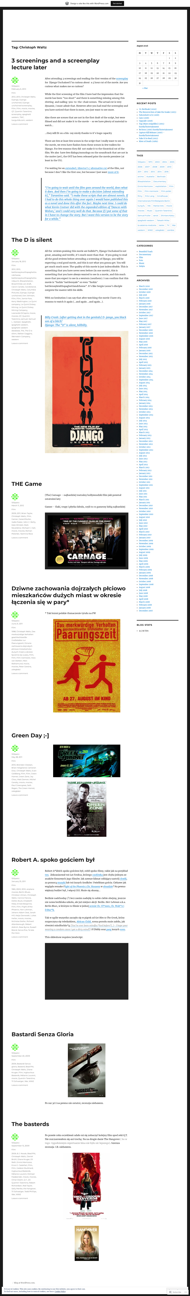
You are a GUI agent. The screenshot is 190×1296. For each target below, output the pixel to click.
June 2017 (143, 318)
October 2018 (144, 292)
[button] (80, 558)
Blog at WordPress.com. (24, 1283)
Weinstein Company (21, 336)
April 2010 (143, 529)
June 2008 (143, 593)
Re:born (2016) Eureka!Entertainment (156, 129)
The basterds (30, 1124)
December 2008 (146, 575)
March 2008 (144, 602)
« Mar (145, 88)
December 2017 (146, 307)
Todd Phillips (30, 1191)
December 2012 (146, 441)
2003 (18, 889)
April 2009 (143, 564)
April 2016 (143, 345)
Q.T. (25, 1180)
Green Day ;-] (30, 735)
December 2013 (145, 406)
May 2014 (143, 391)
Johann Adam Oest (20, 912)
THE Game (27, 483)
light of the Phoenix (75, 886)
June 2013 (143, 423)
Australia (150, 176)
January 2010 (144, 537)
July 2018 (143, 295)
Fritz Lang (149, 196)
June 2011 (143, 494)
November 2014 (146, 374)
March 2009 (144, 567)
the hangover (29, 1188)
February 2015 (145, 365)
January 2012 (144, 473)
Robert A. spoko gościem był (53, 859)
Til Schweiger (18, 1081)
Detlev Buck (17, 901)
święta (142, 266)
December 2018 (146, 289)
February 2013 (145, 435)
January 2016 (144, 350)
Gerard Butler (25, 519)
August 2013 (144, 418)
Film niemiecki (23, 658)
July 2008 (143, 590)
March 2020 (144, 286)
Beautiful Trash (146, 251)
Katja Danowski (23, 915)
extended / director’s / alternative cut (86, 168)
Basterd (21, 1066)
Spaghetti (26, 322)
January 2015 (144, 368)
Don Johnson (28, 295)
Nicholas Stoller (19, 921)
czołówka (97, 874)
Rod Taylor (27, 1185)
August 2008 (144, 587)
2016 (166, 172)
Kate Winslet (17, 525)
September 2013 (146, 415)
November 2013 (146, 409)
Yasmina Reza (26, 534)
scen (122, 929)
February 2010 (145, 535)
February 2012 (145, 470)
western (29, 120)
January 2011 (144, 502)
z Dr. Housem (92, 886)
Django (15, 100)
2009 (14, 513)
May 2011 (143, 497)
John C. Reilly (29, 522)
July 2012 (143, 456)
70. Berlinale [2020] (147, 109)
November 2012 (146, 444)
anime (141, 176)
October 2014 (144, 377)
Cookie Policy (60, 1291)
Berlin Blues (24, 892)
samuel (24, 319)
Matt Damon (23, 779)
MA (149, 206)
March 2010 (144, 532)
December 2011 (145, 476)
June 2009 (143, 558)
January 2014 (144, 403)
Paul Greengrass (19, 785)
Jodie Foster (17, 522)
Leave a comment (20, 124)
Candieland (30, 287)
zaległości (16, 669)
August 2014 (144, 383)
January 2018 (144, 304)
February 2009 (145, 570)
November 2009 (146, 543)
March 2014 (144, 397)
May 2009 (143, 561)
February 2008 (145, 605)
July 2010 (143, 520)
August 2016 (144, 339)
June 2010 (143, 523)
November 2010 (146, 508)
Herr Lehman (26, 909)
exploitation (161, 186)
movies (31, 108)
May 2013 (143, 426)
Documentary (159, 181)
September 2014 (146, 380)
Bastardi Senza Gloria (43, 1034)
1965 (13, 889)
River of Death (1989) (148, 141)
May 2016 (143, 342)
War (26, 1081)
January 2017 (144, 327)
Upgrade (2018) (146, 121)
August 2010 (144, 517)
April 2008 (143, 599)
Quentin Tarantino (23, 111)
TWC (22, 117)
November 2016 (146, 333)
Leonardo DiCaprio (20, 313)
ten (47, 874)
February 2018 (145, 301)
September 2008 (146, 584)
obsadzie (108, 886)
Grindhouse (162, 196)
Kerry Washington (20, 301)
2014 (159, 172)
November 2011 (145, 479)
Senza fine (22, 930)
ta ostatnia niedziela (147, 225)
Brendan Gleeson (24, 765)
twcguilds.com (18, 120)
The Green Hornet (26, 788)
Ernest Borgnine (24, 904)
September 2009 (146, 549)
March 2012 (144, 467)
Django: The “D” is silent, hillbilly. (66, 325)
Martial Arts (158, 206)
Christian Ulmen (19, 895)
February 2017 (145, 324)
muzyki (61, 882)
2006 (140, 167)
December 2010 (146, 505)
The (22, 330)
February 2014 (145, 400)
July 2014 (143, 385)
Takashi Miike (163, 220)
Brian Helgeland (19, 768)
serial (155, 215)
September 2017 (146, 315)
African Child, (84, 921)
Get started (117, 3)
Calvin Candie (18, 287)
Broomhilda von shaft (21, 284)
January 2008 (145, 608)
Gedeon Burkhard (25, 1168)
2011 (19, 513)
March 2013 (144, 432)
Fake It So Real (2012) (148, 138)
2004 (164, 162)
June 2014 (143, 388)
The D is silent (32, 239)
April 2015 (143, 362)
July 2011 (143, 491)
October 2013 (144, 412)
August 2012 (144, 453)
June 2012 (143, 459)
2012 (13, 97)
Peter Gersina (25, 666)
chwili (123, 878)
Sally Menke (17, 1188)
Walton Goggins (24, 333)
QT (13, 111)
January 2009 (145, 573)
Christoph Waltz (28, 97)
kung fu (141, 206)
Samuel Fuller (144, 215)
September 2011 (146, 485)
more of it (113, 172)
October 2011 (144, 482)
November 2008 (146, 578)
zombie (170, 230)
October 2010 (144, 511)
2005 (172, 162)
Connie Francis (24, 898)
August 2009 (144, 552)
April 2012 (143, 464)
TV (168, 225)
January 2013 (144, 438)
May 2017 (143, 321)
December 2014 (146, 371)
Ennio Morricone (24, 1162)
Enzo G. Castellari (19, 1165)
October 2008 (145, 581)
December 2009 (146, 540)
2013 (18, 97)
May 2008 (143, 596)
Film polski (166, 191)
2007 (147, 167)
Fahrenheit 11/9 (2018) (149, 115)
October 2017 (144, 312)
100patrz (15, 86)
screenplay (122, 78)
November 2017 (146, 309)
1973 (150, 162)
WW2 (31, 1081)
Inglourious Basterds (21, 1171)
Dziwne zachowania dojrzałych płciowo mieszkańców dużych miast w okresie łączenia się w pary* (69, 595)
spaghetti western (20, 325)
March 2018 (144, 298)
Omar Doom (17, 1180)
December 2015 (146, 353)
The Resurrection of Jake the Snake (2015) (157, 112)
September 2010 (146, 514)
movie (24, 108)
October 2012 (144, 447)
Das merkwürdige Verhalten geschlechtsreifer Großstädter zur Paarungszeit (23, 637)
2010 (14, 765)
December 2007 (146, 611)
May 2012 (143, 461)
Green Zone (24, 776)
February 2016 (145, 347)
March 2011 (144, 499)
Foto (141, 260)
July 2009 (143, 555)
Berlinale (161, 176)
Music (149, 211)
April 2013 (143, 429)
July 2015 (143, 359)
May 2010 (143, 526)
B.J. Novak (22, 1153)
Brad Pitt (30, 1066)
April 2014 (143, 394)
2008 (154, 167)
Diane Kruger (24, 1159)
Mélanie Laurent (27, 1075)
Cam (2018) (144, 118)
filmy (140, 196)
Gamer (15, 519)
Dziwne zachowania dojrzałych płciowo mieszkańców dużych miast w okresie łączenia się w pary (22, 649)
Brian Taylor (26, 513)
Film (14, 93)
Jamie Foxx (27, 298)
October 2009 (145, 546)
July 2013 (143, 421)
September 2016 (146, 336)
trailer (161, 225)
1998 (14, 631)
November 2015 (146, 356)
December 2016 (146, 330)
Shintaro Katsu (167, 215)
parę (109, 929)
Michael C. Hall (28, 528)
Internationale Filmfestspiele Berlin (154, 201)
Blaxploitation (26, 281)
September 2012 (146, 450)
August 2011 (144, 488)
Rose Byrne (24, 927)
